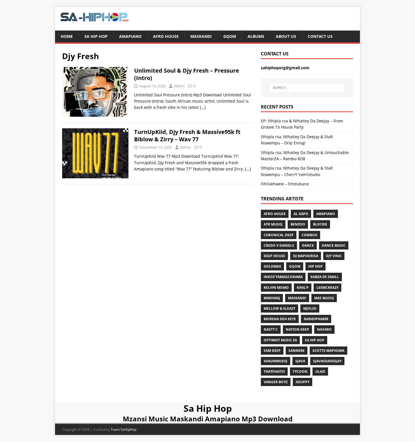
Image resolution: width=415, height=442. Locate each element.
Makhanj (272, 298)
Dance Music (334, 245)
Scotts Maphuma (328, 350)
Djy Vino (334, 255)
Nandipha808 (316, 319)
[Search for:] (306, 87)
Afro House (166, 36)
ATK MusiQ (273, 224)
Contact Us (320, 36)
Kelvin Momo (276, 287)
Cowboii (309, 235)
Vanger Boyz (276, 382)
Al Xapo (301, 213)
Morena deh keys (280, 319)
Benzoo (297, 224)
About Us (286, 36)
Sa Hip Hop (96, 36)
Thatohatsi (274, 371)
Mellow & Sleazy (279, 308)
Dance (308, 245)
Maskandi (201, 36)
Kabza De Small (325, 276)
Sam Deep (272, 350)
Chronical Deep (279, 235)
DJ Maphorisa (305, 255)
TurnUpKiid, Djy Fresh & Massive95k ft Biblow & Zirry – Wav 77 (187, 135)
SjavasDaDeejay (327, 361)
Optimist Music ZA (280, 340)
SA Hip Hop (314, 340)
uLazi (320, 371)
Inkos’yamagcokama (283, 276)
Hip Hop (315, 266)
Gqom (229, 36)
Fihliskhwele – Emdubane (285, 184)
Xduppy (302, 382)
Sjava (300, 361)
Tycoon (300, 371)
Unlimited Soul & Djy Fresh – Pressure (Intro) (186, 74)
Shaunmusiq (275, 361)
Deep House (274, 255)
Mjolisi (309, 308)
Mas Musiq (324, 298)
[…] (203, 107)
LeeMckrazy (327, 287)
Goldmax (272, 266)
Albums (256, 36)
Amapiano (130, 36)
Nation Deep (297, 329)
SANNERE (297, 350)
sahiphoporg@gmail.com (285, 67)
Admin (179, 85)
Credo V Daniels (279, 245)
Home (67, 36)
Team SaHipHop (123, 429)
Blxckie (320, 224)
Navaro (324, 329)
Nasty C (271, 329)
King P (303, 287)
